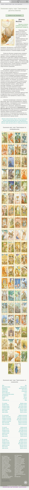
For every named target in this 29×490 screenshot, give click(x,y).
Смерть (25, 394)
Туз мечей (4, 427)
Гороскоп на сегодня (19, 458)
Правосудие (5, 391)
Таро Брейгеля (5, 462)
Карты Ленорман (6, 466)
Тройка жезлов (5, 440)
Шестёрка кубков (23, 406)
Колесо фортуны (6, 392)
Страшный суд (5, 400)
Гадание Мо (4, 474)
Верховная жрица (6, 386)
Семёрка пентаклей (6, 419)
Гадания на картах (6, 465)
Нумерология (18, 470)
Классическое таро (6, 459)
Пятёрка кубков (5, 406)
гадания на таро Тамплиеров (14, 15)
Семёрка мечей (5, 431)
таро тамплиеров (18, 4)
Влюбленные (5, 389)
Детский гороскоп (19, 468)
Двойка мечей (23, 427)
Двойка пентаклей (23, 415)
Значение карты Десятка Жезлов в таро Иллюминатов (14, 121)
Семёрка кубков (6, 407)
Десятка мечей (23, 433)
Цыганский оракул (6, 477)
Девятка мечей (5, 433)
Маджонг (4, 472)
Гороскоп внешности (20, 467)
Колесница (24, 389)
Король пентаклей (23, 424)
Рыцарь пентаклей (23, 422)
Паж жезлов (5, 446)
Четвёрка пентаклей (22, 416)
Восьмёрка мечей (23, 431)
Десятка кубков (23, 409)
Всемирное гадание (6, 470)
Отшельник (24, 391)
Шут (3, 385)
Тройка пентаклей (6, 416)
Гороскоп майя (18, 469)
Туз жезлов (4, 439)
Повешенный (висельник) (8, 394)
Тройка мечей (5, 428)
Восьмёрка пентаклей (22, 419)
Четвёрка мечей (23, 428)
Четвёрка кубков (23, 404)
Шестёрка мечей (23, 430)
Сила (26, 392)
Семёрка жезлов (6, 443)
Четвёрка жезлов (23, 440)
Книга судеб (5, 468)
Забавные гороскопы (20, 463)
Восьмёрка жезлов (22, 443)
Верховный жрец (23, 388)
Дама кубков (5, 412)
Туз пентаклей (5, 415)
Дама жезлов (5, 448)
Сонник (16, 456)
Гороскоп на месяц (19, 462)
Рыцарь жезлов (23, 446)
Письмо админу (5, 479)
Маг (26, 385)
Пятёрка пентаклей (6, 418)
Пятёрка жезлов (5, 442)
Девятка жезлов (5, 445)
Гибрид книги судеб (6, 471)
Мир (26, 400)
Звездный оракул (6, 469)
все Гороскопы (18, 455)
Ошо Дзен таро (5, 461)
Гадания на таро (6, 458)
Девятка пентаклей (6, 421)
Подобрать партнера (20, 465)
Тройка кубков (5, 404)
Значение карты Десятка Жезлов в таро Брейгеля (14, 120)
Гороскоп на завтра (19, 460)
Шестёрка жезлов (23, 442)
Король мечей (23, 436)
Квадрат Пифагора (19, 471)
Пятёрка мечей (5, 430)
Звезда (25, 397)
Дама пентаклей (6, 424)
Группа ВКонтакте (6, 481)
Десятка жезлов (23, 445)
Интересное (17, 476)
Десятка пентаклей (22, 421)
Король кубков (23, 412)
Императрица (24, 386)
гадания (2, 4)
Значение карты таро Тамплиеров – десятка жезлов (14, 487)
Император (4, 388)
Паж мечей (4, 434)
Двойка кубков (23, 403)
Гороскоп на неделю (19, 461)
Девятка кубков (5, 409)
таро (13, 4)
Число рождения (19, 473)
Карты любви (18, 464)
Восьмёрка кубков (22, 407)
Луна (3, 398)
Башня (3, 397)
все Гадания (5, 456)
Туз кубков (4, 403)
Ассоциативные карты (7, 476)
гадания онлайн (8, 4)
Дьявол (25, 395)
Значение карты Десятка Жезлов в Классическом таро (14, 118)
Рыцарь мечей (23, 434)
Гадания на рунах (6, 464)
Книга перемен (5, 463)
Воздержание (5, 395)
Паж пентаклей (5, 422)
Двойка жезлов (23, 439)
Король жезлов (23, 448)
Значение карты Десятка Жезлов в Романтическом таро (14, 123)
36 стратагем (5, 475)
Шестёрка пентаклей (22, 418)
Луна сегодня (18, 457)
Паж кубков (5, 410)
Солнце (25, 398)
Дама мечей (5, 436)
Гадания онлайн (5, 457)
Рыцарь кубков (23, 410)
